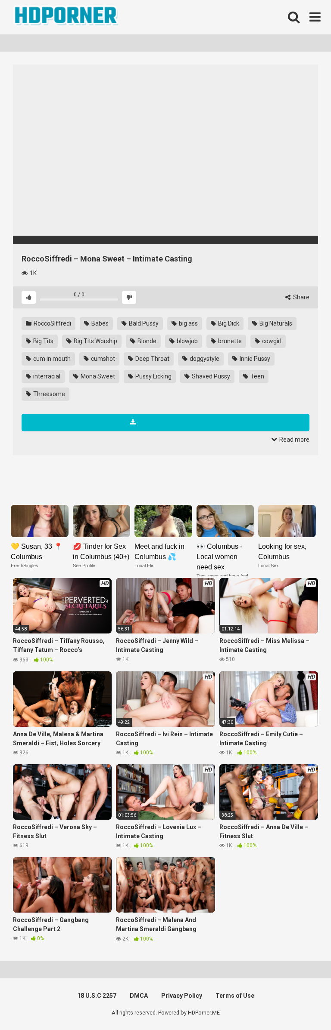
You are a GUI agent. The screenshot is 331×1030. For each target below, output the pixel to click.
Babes (99, 323)
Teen (256, 376)
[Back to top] (302, 1004)
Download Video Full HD (169, 422)
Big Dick (228, 323)
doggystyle (203, 358)
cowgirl (271, 341)
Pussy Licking (153, 376)
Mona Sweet (97, 376)
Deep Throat (151, 358)
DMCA (139, 995)
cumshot (102, 358)
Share (300, 297)
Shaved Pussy (210, 376)
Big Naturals (275, 323)
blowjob (186, 341)
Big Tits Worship (94, 341)
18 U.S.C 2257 (96, 995)
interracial (46, 376)
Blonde (146, 341)
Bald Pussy (143, 323)
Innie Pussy (254, 358)
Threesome (48, 393)
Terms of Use (234, 995)
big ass (188, 323)
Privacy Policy (181, 995)
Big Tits (42, 341)
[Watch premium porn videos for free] (67, 17)
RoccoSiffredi (51, 323)
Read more (293, 439)
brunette (229, 341)
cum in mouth (51, 358)
